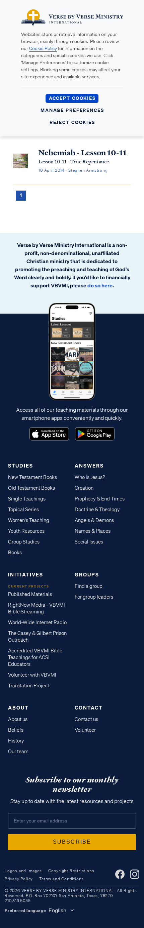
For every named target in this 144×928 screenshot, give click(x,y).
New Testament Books (32, 477)
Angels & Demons (94, 520)
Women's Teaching (28, 520)
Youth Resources (26, 531)
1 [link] (21, 195)
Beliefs (15, 730)
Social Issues (89, 542)
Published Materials (30, 594)
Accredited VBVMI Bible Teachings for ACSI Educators (35, 657)
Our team (18, 752)
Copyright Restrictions (71, 871)
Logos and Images (23, 871)
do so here (100, 285)
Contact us (86, 719)
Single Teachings (27, 499)
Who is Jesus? (90, 477)
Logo (49, 434)
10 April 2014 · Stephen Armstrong (73, 170)
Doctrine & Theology (97, 510)
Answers (89, 465)
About (18, 707)
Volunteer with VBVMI (32, 675)
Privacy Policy (19, 879)
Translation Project (28, 686)
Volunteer (85, 730)
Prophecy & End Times (100, 499)
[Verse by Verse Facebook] (120, 874)
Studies (20, 465)
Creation (84, 488)
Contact (88, 707)
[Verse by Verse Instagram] (134, 874)
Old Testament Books (31, 488)
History (16, 741)
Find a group (88, 586)
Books (15, 553)
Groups (87, 574)
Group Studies (24, 542)
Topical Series (23, 510)
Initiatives (25, 574)
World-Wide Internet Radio (37, 622)
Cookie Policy (43, 48)
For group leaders (94, 597)
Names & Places (93, 531)
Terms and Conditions (61, 879)
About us (17, 719)
